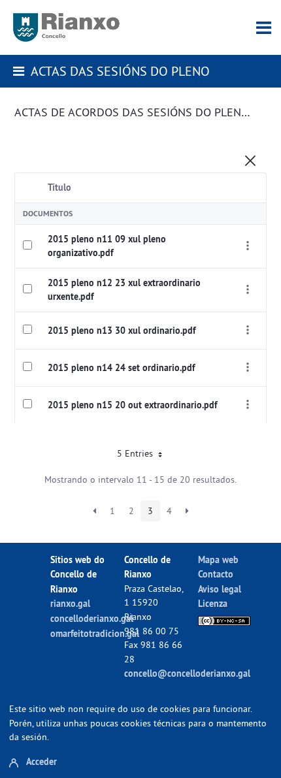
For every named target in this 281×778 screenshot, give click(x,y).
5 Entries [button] (136, 453)
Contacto (215, 574)
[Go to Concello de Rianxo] (66, 27)
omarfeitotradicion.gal (94, 633)
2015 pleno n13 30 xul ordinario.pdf (121, 330)
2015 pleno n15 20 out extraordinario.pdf (132, 405)
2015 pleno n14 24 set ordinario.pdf (121, 368)
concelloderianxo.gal (91, 618)
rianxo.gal (70, 603)
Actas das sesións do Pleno (120, 71)
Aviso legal (219, 589)
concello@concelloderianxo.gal (187, 673)
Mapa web (218, 559)
